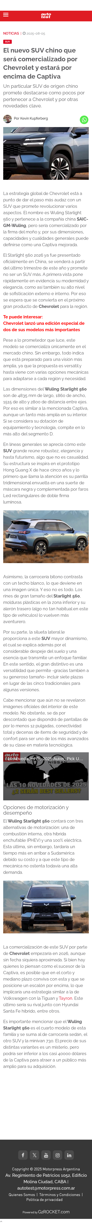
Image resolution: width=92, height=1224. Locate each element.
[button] (46, 776)
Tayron (65, 998)
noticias (11, 33)
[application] (46, 776)
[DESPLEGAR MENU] (5, 14)
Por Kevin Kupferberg (31, 118)
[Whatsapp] (84, 120)
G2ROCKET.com (54, 1211)
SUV (7, 41)
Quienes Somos (22, 1194)
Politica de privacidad (44, 1199)
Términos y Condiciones (59, 1194)
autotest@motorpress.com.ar (46, 1188)
